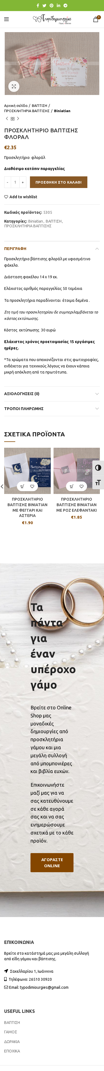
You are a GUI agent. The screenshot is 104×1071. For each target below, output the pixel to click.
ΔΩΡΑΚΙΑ (12, 1041)
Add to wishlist (23, 197)
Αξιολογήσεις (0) (21, 394)
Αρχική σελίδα (15, 105)
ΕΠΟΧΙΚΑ (12, 1051)
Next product (18, 119)
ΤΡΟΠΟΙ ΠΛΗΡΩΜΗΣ (24, 408)
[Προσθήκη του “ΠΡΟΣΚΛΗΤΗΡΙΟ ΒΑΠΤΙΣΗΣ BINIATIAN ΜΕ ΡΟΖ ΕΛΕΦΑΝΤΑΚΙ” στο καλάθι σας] (72, 486)
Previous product (7, 119)
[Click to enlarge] (13, 86)
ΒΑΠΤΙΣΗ (39, 105)
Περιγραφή (15, 248)
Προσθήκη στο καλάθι (58, 182)
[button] (52, 862)
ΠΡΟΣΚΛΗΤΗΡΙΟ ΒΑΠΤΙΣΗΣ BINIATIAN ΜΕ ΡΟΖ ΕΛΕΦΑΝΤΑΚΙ (76, 504)
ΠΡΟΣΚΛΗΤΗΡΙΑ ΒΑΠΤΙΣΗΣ (27, 111)
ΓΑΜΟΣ (10, 1032)
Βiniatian (62, 111)
